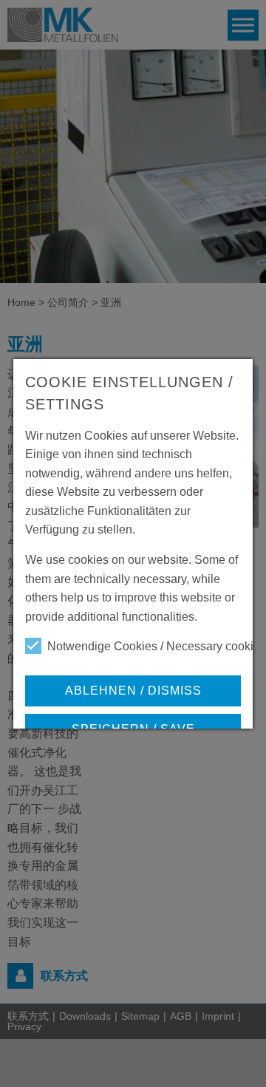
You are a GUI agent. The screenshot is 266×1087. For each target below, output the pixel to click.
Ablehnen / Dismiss (133, 690)
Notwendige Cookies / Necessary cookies (156, 646)
